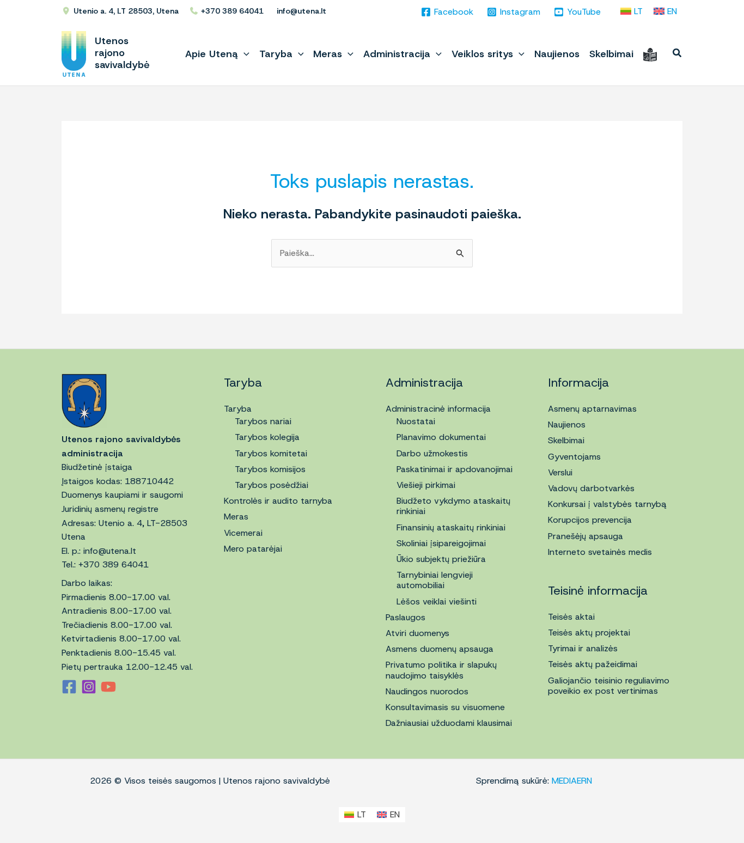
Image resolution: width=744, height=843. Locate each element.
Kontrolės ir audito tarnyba (278, 500)
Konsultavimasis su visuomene (445, 707)
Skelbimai (566, 440)
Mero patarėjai (253, 548)
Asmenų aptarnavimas (592, 408)
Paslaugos (405, 617)
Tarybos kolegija (267, 437)
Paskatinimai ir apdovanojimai (455, 469)
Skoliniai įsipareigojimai (441, 543)
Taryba (238, 408)
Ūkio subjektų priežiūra (441, 559)
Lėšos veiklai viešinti (437, 601)
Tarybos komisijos (270, 469)
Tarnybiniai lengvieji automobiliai (435, 580)
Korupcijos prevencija (590, 520)
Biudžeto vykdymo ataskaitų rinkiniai (453, 506)
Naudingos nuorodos (427, 691)
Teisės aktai (571, 616)
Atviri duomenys (417, 633)
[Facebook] (69, 686)
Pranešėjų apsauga (585, 536)
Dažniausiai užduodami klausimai (449, 723)
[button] (243, 53)
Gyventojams (574, 456)
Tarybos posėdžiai (271, 485)
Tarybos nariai (263, 421)
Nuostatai (416, 421)
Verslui (560, 472)
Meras (236, 516)
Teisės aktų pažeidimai (592, 664)
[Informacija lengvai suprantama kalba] (650, 53)
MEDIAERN (572, 780)
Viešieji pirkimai (426, 485)
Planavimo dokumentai (441, 437)
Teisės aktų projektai (589, 632)
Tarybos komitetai (271, 453)
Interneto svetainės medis (600, 552)
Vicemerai (243, 533)
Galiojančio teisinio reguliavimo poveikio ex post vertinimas (608, 686)
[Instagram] (88, 686)
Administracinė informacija (438, 408)
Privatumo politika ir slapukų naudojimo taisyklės (441, 670)
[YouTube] (108, 686)
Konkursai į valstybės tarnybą (607, 504)
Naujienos (567, 424)
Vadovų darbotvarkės (591, 488)
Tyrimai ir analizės (583, 648)
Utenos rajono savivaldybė (122, 53)
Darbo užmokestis (432, 453)
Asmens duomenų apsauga (439, 649)
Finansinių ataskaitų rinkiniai (451, 527)
